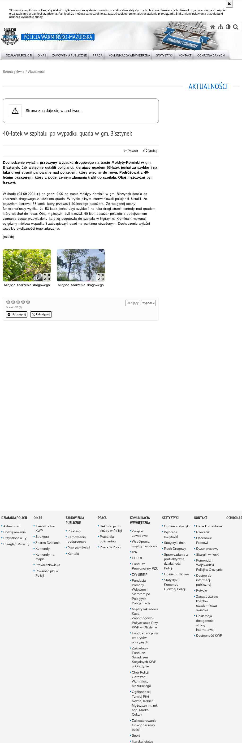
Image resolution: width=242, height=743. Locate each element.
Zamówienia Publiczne (75, 522)
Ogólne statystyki (177, 528)
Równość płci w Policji (46, 575)
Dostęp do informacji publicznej (204, 582)
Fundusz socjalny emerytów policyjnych (145, 639)
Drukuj (152, 151)
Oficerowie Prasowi (204, 542)
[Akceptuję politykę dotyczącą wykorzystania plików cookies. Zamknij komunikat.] (229, 4)
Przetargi (74, 533)
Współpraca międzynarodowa (144, 545)
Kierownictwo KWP (45, 530)
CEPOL (137, 560)
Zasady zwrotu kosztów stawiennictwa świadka (207, 605)
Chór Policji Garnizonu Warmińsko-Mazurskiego (141, 681)
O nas (38, 519)
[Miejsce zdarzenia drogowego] (27, 265)
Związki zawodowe (140, 535)
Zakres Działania (47, 544)
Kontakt (73, 555)
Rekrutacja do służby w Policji (111, 530)
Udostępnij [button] (19, 314)
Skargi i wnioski (207, 556)
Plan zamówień (79, 549)
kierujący (132, 303)
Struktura (42, 538)
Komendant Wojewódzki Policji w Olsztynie (209, 566)
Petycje (201, 592)
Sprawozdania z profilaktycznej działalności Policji (176, 563)
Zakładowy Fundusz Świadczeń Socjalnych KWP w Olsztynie (144, 659)
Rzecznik (203, 534)
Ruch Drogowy (175, 550)
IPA (134, 554)
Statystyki (170, 519)
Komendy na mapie (44, 558)
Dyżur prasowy (207, 550)
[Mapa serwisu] (220, 27)
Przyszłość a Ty (14, 540)
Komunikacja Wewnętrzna (140, 522)
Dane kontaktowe (209, 528)
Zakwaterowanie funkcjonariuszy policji (144, 727)
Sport (136, 737)
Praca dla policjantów (108, 541)
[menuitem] (19, 54)
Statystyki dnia (175, 544)
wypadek (148, 303)
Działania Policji (14, 519)
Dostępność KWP (209, 637)
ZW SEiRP (139, 576)
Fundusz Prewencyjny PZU (145, 568)
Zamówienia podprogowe (77, 541)
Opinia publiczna (176, 576)
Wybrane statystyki (171, 536)
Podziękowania (14, 534)
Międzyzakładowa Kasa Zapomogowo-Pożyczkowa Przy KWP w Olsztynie (145, 620)
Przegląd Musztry (16, 546)
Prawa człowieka (47, 567)
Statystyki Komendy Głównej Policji (175, 586)
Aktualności (36, 71)
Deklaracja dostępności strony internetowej (205, 624)
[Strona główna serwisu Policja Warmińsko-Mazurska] (212, 27)
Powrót (133, 151)
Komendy (42, 550)
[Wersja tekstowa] (228, 27)
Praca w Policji (110, 549)
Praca (102, 519)
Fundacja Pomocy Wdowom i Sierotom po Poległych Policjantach (141, 593)
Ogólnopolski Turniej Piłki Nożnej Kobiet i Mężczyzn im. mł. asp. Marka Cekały (145, 705)
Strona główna (13, 71)
